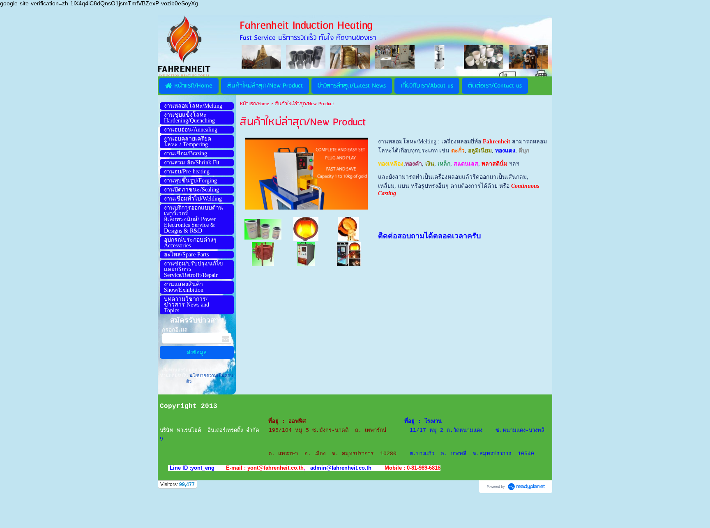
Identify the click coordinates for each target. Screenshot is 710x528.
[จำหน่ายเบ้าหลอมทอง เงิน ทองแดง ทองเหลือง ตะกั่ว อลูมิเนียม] (262, 228)
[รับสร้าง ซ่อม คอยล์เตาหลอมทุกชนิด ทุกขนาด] (263, 253)
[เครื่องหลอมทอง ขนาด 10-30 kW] (306, 253)
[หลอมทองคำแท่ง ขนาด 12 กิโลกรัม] (305, 228)
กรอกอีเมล (175, 330)
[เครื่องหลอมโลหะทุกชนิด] (349, 253)
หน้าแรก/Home (254, 103)
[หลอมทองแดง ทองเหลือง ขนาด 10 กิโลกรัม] (348, 228)
